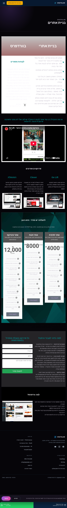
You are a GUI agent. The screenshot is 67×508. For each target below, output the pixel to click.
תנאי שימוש (8, 477)
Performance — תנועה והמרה (24, 440)
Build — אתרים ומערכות (26, 443)
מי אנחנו (30, 465)
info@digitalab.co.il (26, 462)
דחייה (16, 498)
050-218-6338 (28, 459)
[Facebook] (63, 446)
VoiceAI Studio (28, 450)
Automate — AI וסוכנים (26, 446)
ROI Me (63, 462)
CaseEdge (62, 459)
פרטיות (13, 477)
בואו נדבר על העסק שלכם (14, 3)
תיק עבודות (62, 465)
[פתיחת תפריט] (4, 3)
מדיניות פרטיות (30, 498)
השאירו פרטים (28, 469)
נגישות (3, 477)
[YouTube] (55, 446)
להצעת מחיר (54, 298)
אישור (6, 498)
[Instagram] (59, 446)
